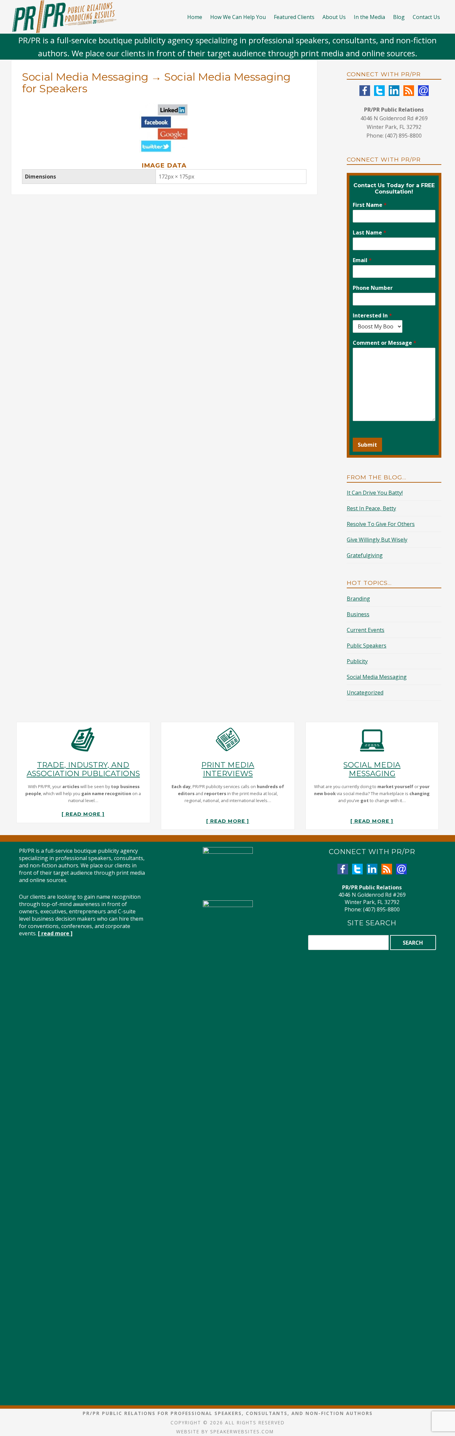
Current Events (365, 630)
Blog (399, 17)
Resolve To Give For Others (381, 524)
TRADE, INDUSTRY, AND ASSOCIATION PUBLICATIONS (83, 769)
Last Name (369, 232)
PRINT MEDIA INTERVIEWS (227, 769)
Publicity (357, 661)
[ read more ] (83, 814)
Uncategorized (365, 692)
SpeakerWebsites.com (242, 1431)
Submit (367, 444)
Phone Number (373, 287)
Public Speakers (366, 645)
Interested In (372, 315)
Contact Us (426, 17)
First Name (370, 205)
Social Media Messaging (85, 76)
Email (362, 260)
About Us (334, 17)
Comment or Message (384, 342)
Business (358, 614)
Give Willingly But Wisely (377, 539)
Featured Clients (294, 17)
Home (194, 17)
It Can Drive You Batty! (375, 492)
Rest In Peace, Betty (371, 508)
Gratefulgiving (365, 555)
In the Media (369, 17)
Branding (358, 598)
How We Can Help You (238, 17)
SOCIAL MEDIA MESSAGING (371, 769)
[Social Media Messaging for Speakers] (164, 107)
